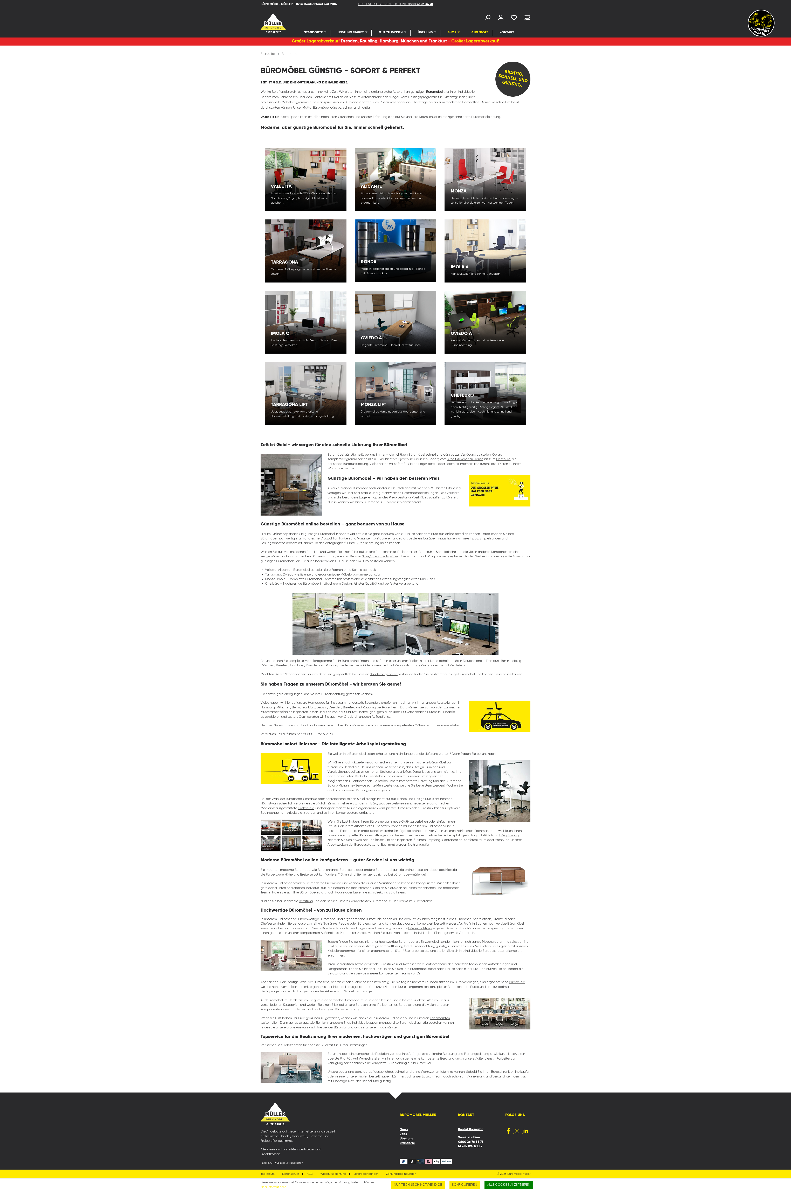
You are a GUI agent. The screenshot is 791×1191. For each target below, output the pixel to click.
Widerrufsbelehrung (333, 1174)
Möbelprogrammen (342, 951)
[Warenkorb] (525, 18)
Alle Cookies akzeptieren (508, 1184)
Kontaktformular (470, 1129)
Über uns (406, 1138)
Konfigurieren (464, 1184)
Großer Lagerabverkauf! (316, 41)
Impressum (268, 1174)
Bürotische (406, 1005)
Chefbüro (503, 459)
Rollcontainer (387, 1005)
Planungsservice (446, 933)
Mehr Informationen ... (275, 1187)
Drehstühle (306, 808)
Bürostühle (517, 982)
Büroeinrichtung (367, 543)
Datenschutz (290, 1174)
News (404, 1129)
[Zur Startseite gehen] (268, 23)
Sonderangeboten (384, 674)
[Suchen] (487, 18)
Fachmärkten (350, 831)
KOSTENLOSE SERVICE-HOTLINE (395, 4)
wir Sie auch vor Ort (334, 717)
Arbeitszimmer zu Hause (465, 459)
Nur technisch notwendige (418, 1184)
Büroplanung (509, 835)
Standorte (407, 1143)
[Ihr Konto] (501, 18)
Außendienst (330, 933)
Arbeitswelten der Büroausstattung (353, 844)
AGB (310, 1174)
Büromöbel (416, 454)
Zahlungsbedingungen (401, 1174)
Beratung (306, 901)
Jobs (403, 1134)
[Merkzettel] (514, 18)
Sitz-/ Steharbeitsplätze (380, 556)
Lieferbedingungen (366, 1174)
